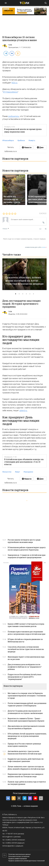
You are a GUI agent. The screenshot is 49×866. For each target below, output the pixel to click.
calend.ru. (23, 410)
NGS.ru (14, 83)
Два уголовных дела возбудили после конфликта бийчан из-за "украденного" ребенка (25, 666)
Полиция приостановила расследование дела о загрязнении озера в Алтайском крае (26, 632)
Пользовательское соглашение (18, 856)
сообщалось (13, 116)
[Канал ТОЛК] (40, 147)
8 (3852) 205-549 (11, 843)
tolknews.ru (12, 814)
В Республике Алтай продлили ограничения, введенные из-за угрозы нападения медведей (27, 736)
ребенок (21, 140)
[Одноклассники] (18, 53)
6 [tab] (33, 294)
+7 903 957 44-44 (11, 834)
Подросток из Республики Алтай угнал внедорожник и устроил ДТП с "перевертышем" (24, 676)
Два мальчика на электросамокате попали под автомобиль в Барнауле (26, 727)
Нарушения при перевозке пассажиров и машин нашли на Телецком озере (25, 775)
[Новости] (26, 147)
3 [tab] (23, 294)
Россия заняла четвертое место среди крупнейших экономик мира (24, 541)
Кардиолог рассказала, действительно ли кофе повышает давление (26, 760)
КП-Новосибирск (10, 92)
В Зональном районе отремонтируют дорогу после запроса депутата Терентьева (27, 548)
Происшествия (13, 47)
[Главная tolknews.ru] (24, 2)
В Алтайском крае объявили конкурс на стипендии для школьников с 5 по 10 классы (24, 462)
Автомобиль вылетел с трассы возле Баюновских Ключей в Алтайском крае (25, 752)
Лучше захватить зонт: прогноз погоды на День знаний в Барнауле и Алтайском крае (26, 767)
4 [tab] (26, 294)
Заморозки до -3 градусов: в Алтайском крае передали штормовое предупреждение (27, 556)
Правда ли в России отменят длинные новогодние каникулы (24, 745)
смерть (32, 140)
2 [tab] (19, 294)
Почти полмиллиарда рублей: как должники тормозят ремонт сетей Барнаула (27, 704)
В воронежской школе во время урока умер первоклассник (23, 130)
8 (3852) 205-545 (11, 840)
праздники (28, 472)
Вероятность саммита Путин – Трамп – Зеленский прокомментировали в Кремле (26, 719)
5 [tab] (30, 294)
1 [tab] (15, 294)
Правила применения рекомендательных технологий (26, 861)
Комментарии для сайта (36, 247)
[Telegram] (6, 53)
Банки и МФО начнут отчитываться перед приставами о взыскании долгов (26, 625)
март (17, 472)
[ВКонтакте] (12, 53)
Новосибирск (8, 140)
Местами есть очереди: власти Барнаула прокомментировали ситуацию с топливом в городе (27, 695)
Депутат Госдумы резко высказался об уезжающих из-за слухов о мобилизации (25, 712)
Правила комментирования (17, 858)
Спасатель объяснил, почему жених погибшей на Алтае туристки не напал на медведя (24, 280)
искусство (6, 472)
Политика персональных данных (19, 854)
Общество (11, 314)
